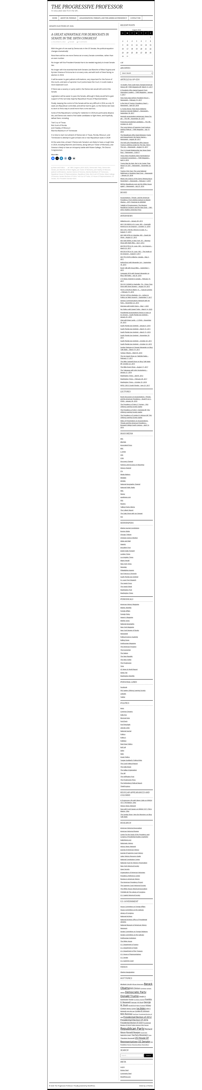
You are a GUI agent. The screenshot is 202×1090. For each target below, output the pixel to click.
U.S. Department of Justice (129, 945)
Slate (122, 754)
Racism (146, 1025)
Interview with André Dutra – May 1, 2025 (134, 306)
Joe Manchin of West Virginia (66, 170)
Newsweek (124, 634)
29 (150, 52)
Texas (149, 1035)
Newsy (122, 494)
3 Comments (82, 42)
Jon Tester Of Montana (85, 170)
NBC (122, 491)
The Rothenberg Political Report (131, 783)
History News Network (128, 806)
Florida (131, 999)
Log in (122, 1067)
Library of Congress (127, 913)
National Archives (126, 916)
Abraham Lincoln (126, 984)
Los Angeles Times (126, 557)
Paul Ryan (135, 1014)
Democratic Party (95, 168)
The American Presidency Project (131, 882)
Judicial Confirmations (58, 172)
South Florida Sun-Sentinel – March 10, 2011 (135, 329)
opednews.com (125, 497)
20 (141, 49)
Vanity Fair (123, 673)
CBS (121, 455)
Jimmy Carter (131, 1008)
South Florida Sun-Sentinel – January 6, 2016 (135, 326)
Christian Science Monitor (129, 538)
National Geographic (127, 624)
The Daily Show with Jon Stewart (131, 513)
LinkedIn (123, 694)
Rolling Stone (124, 640)
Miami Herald (124, 561)
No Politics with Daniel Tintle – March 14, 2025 (136, 309)
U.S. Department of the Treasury (131, 951)
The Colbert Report (126, 510)
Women (129, 1044)
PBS (121, 500)
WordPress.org (125, 1077)
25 (132, 52)
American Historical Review (129, 831)
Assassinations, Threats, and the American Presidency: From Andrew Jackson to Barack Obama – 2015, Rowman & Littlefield (135, 200)
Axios (122, 708)
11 (132, 45)
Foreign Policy (125, 614)
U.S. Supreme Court (127, 961)
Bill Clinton (135, 988)
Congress (143, 988)
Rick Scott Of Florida (97, 174)
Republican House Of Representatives (64, 174)
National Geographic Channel (130, 484)
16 (123, 49)
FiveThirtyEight (125, 725)
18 (132, 49)
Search (148, 1055)
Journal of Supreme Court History (131, 853)
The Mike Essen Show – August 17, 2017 (134, 367)
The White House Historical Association (133, 889)
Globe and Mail (125, 541)
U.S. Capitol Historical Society (130, 895)
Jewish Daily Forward (127, 551)
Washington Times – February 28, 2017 (133, 379)
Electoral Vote (125, 718)
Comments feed (125, 1073)
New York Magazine (127, 627)
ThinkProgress (125, 786)
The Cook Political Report (129, 764)
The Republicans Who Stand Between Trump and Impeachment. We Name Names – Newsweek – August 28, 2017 (135, 137)
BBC (121, 448)
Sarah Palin (144, 1032)
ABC (121, 439)
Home (54, 18)
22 (150, 49)
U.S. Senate (124, 958)
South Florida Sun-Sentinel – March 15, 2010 (135, 332)
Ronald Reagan (133, 1032)
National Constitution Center (130, 859)
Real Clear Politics (126, 744)
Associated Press (126, 445)
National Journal (125, 731)
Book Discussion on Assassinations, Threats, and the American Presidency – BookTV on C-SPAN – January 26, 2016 (135, 399)
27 (141, 52)
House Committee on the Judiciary (132, 910)
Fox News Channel (139, 999)
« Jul (121, 62)
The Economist (125, 650)
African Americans (138, 984)
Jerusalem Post (125, 548)
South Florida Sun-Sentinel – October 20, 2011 (136, 341)
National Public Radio (127, 487)
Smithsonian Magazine (128, 643)
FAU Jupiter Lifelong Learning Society (133, 690)
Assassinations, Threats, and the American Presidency (103, 18)
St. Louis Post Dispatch (128, 580)
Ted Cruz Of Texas (83, 176)
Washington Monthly (127, 676)
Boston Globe (125, 531)
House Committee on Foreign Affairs (132, 907)
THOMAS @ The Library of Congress (132, 892)
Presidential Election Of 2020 (131, 1023)
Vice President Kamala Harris (66, 179)
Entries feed (124, 1070)
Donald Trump (129, 996)
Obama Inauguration (127, 972)
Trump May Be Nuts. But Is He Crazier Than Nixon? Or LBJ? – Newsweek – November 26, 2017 (135, 165)
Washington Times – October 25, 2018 (133, 382)
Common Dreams (126, 712)
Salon (122, 751)
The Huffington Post (127, 777)
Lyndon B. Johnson (142, 1011)
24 (127, 52)
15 (150, 45)
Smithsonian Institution (128, 938)
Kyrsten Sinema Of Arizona (76, 172)
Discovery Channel (126, 461)
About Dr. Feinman (68, 18)
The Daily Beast (125, 767)
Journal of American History (129, 850)
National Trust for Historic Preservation (133, 863)
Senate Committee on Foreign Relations (134, 932)
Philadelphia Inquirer (127, 570)
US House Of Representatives (101, 176)
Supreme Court (125, 1035)
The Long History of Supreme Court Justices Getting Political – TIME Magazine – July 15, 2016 (135, 129)
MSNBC (123, 481)
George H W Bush (137, 1002)
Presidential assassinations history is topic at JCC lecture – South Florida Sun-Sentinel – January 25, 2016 (135, 315)
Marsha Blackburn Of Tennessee (97, 172)
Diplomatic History (126, 843)
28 (146, 52)
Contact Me (135, 18)
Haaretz (123, 544)
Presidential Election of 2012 (137, 1016)
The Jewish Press (126, 583)
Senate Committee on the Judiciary (132, 935)
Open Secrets (125, 869)
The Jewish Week (126, 587)
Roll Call (123, 747)
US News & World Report (129, 669)
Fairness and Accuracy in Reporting (132, 465)
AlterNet (123, 442)
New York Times (126, 564)
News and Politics (59, 168)
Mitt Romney (126, 1014)
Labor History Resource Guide (130, 856)
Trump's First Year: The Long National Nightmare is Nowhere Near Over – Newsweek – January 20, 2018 (136, 173)
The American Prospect (128, 647)
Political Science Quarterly (129, 637)
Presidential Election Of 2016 (134, 1019)
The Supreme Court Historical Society (133, 885)
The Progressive (125, 663)
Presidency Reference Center (130, 876)
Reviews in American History (130, 879)
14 (146, 45)
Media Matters (125, 474)
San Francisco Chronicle (128, 574)
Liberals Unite (125, 728)
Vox (121, 517)
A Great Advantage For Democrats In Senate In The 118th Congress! (80, 36)
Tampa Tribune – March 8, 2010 (131, 353)
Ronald (71, 42)
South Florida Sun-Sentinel (129, 577)
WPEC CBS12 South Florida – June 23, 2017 (135, 385)
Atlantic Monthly (125, 608)
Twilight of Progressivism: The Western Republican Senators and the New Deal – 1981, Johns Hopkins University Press (136, 207)
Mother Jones (125, 621)
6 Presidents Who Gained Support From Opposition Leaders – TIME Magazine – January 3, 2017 (136, 92)
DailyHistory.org (125, 840)
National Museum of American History (133, 925)
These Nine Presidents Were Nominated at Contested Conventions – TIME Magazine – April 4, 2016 (135, 158)
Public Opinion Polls (137, 1025)
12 (137, 45)
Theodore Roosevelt (127, 1038)
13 (141, 45)
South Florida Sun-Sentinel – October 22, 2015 (136, 344)
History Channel (125, 468)
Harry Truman (140, 1005)
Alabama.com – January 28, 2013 (131, 221)
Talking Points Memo (127, 507)
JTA (121, 471)
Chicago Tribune (125, 535)
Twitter (122, 697)
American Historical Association (131, 828)
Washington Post (126, 590)
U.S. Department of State (129, 948)
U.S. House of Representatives (130, 954)
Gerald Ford (132, 1005)
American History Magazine (129, 604)
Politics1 (123, 738)
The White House (126, 941)
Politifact (123, 741)
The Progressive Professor (87, 7)
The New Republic (126, 656)
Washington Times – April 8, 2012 (131, 376)
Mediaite (123, 478)
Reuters (123, 504)
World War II (145, 1044)
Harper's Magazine (126, 617)
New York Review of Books (129, 630)
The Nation (124, 653)
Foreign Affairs (125, 611)
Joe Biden (141, 1008)
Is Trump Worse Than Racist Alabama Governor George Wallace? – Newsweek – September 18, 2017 (134, 111)
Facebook (123, 687)
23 (123, 52)
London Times (125, 554)
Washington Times (126, 593)
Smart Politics (125, 757)
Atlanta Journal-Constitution (129, 528)
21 (146, 49)
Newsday (123, 567)
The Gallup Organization (128, 770)
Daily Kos (123, 715)
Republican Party (83, 174)
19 (137, 49)
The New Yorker (125, 660)
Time (122, 666)
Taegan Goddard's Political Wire (131, 760)
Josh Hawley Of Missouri (102, 170)
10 (127, 45)
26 (137, 52)
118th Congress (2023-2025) (79, 168)
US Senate (144, 1041)
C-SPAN (123, 452)
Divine (141, 1086)
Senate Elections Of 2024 (67, 176)
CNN (122, 458)
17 (127, 49)
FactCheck (123, 721)
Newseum (123, 928)
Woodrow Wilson (137, 1044)
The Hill (122, 773)
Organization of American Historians (132, 872)
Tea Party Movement (140, 1035)
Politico (122, 734)
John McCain (131, 1011)
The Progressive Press (128, 780)
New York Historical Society (129, 866)
